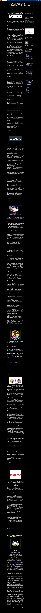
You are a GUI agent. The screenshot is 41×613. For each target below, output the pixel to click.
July (27, 86)
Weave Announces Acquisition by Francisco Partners (14, 134)
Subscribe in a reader (27, 38)
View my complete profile (28, 51)
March (27, 90)
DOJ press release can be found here (12, 362)
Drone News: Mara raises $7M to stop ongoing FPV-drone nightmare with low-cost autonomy (15, 13)
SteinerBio (15, 353)
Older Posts (22, 607)
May (27, 88)
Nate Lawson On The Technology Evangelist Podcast (14, 374)
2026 (26, 54)
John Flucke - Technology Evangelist (29, 45)
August (27, 55)
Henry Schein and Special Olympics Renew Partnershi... (29, 61)
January (27, 92)
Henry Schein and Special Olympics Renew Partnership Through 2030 (14, 202)
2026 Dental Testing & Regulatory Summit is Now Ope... (29, 70)
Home (14, 607)
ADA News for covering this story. (14, 342)
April (27, 89)
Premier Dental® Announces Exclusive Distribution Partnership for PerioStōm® (14, 466)
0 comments (9, 130)
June (27, 87)
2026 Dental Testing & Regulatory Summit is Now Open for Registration (14, 536)
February (27, 91)
